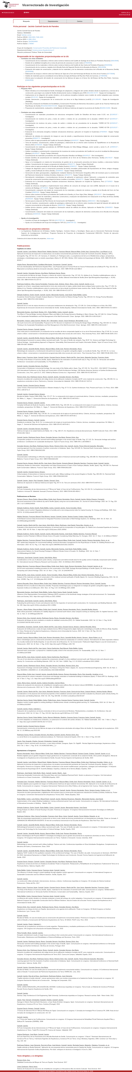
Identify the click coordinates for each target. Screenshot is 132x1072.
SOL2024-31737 (92, 93)
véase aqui (50, 238)
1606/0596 (29, 80)
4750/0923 (103, 132)
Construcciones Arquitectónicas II (43, 50)
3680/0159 (61, 205)
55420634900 (33, 41)
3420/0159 (36, 214)
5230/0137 (114, 123)
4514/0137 (36, 153)
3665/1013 (91, 201)
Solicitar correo (26, 35)
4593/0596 (108, 65)
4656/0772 (71, 164)
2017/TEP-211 (60, 220)
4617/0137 (109, 158)
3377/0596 (110, 73)
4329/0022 (59, 170)
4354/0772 (79, 179)
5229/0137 (114, 119)
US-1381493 (97, 99)
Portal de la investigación (124, 14)
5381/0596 (114, 61)
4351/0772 (68, 175)
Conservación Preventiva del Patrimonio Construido (50, 48)
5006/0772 (36, 138)
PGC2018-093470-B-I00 (49, 106)
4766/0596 (87, 63)
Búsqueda (26, 21)
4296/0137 (73, 166)
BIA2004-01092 (105, 108)
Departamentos (53, 21)
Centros (79, 21)
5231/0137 (114, 127)
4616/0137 (86, 155)
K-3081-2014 (31, 39)
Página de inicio (8, 12)
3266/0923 (109, 207)
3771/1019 (44, 188)
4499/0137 (114, 147)
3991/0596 (101, 67)
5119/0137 (114, 114)
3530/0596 (29, 71)
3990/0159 (35, 192)
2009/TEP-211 (71, 222)
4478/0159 (38, 145)
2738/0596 (103, 76)
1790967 (31, 43)
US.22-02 (35, 97)
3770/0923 (108, 181)
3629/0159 (29, 199)
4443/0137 (75, 140)
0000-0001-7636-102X (35, 37)
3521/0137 (98, 194)
